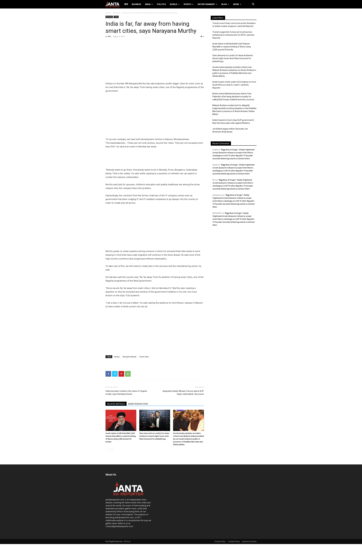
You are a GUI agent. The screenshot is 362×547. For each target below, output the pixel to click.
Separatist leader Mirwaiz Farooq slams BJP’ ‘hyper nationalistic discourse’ (183, 392)
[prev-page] (107, 450)
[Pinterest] (121, 374)
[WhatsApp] (128, 374)
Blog (224, 4)
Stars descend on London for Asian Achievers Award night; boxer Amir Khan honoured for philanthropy (154, 436)
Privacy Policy (220, 541)
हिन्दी (126, 4)
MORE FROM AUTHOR (138, 404)
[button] (253, 4)
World (173, 4)
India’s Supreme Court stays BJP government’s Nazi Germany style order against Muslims (233, 121)
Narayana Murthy (129, 357)
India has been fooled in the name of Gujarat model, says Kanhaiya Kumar (126, 392)
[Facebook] (108, 374)
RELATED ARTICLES (116, 404)
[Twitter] (115, 374)
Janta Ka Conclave (249, 541)
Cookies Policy (234, 541)
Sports (187, 4)
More (236, 4)
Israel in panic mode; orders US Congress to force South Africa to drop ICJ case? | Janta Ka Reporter (234, 85)
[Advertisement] (154, 60)
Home (107, 13)
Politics (161, 4)
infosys (117, 357)
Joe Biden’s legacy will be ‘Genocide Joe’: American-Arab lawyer (230, 130)
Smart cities (144, 357)
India (148, 4)
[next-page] (112, 450)
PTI (109, 36)
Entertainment (206, 4)
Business (136, 4)
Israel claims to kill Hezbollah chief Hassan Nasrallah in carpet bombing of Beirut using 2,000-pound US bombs (231, 47)
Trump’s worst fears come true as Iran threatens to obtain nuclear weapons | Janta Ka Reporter (234, 24)
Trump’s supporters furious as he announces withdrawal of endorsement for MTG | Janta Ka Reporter (233, 35)
